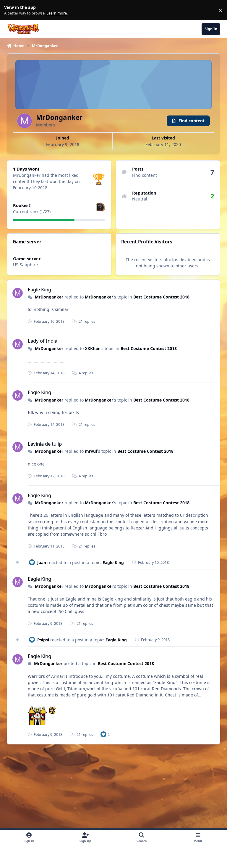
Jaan (41, 562)
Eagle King (39, 289)
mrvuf (91, 451)
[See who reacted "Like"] (103, 734)
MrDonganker (49, 297)
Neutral (139, 199)
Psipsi (43, 640)
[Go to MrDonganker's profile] (17, 293)
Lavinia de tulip (45, 443)
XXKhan (92, 348)
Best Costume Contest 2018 (161, 297)
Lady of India (42, 340)
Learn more (11, 10)
